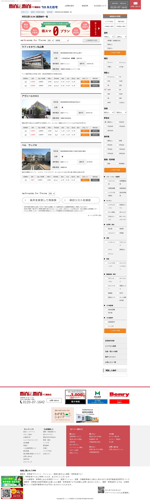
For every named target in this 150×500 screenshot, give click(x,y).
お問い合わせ (54, 400)
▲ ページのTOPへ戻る (94, 215)
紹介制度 (26, 451)
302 (26, 85)
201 (26, 135)
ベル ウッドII (29, 145)
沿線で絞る (121, 21)
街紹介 (25, 445)
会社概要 (26, 443)
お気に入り (85, 81)
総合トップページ (29, 432)
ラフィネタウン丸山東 (33, 47)
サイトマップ (27, 462)
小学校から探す (109, 26)
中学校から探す (121, 26)
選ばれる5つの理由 (76, 439)
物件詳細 (95, 81)
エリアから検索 (110, 346)
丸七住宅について (100, 6)
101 (26, 180)
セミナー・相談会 (114, 439)
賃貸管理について (75, 436)
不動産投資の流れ (95, 442)
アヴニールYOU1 (30, 96)
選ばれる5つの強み (95, 436)
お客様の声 (27, 437)
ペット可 (46, 443)
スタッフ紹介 (27, 434)
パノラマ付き (47, 451)
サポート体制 (74, 450)
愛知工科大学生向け (49, 437)
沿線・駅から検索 (111, 351)
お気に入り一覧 (110, 362)
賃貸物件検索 (109, 341)
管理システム (74, 453)
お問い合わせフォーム (116, 449)
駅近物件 (46, 445)
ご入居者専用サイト (29, 448)
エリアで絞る (109, 21)
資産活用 (85, 6)
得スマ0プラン (74, 445)
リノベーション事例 (76, 447)
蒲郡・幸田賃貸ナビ (49, 432)
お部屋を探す (69, 6)
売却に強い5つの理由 (96, 449)
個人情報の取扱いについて (32, 453)
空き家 (111, 442)
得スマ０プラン (48, 434)
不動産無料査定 (94, 452)
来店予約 (26, 459)
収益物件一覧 (93, 439)
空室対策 (72, 442)
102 (26, 131)
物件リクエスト (110, 357)
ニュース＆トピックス (30, 440)
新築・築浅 (46, 440)
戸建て (45, 448)
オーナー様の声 (114, 436)
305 (26, 82)
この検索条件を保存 (91, 40)
